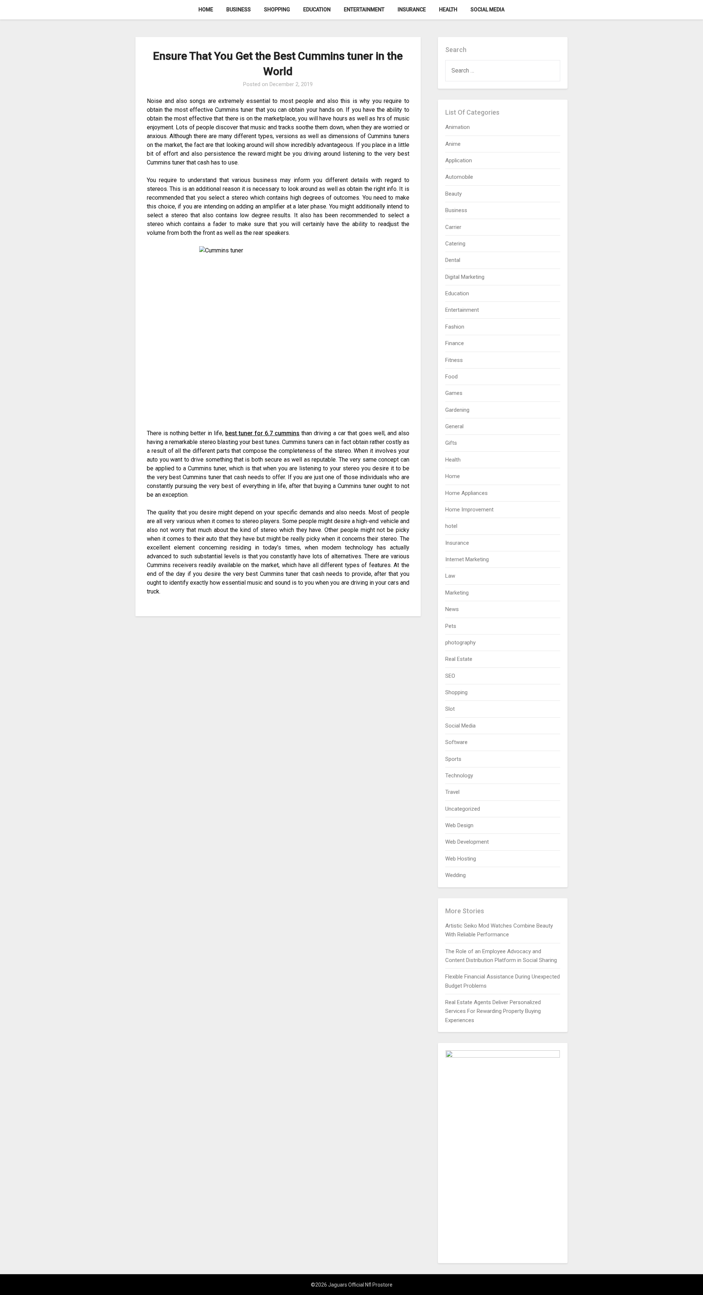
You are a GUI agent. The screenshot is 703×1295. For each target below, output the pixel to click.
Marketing (457, 592)
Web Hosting (460, 858)
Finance (454, 343)
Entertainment (364, 9)
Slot (450, 709)
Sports (453, 759)
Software (456, 742)
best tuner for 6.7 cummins (262, 433)
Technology (459, 775)
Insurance (412, 9)
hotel (451, 526)
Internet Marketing (467, 559)
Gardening (457, 410)
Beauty (453, 193)
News (452, 609)
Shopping (277, 9)
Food (451, 376)
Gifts (451, 443)
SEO (450, 676)
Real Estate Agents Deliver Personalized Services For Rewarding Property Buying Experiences (493, 1011)
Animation (457, 127)
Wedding (455, 875)
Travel (452, 792)
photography (460, 642)
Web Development (467, 842)
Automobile (459, 177)
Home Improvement (469, 509)
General (454, 426)
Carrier (453, 227)
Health (448, 9)
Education (317, 9)
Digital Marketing (464, 277)
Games (453, 393)
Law (450, 576)
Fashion (454, 326)
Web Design (459, 825)
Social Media (487, 9)
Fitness (454, 360)
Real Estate (458, 659)
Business (238, 9)
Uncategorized (462, 809)
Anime (453, 144)
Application (458, 160)
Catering (455, 243)
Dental (452, 260)
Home (205, 9)
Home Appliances (466, 493)
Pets (450, 626)
